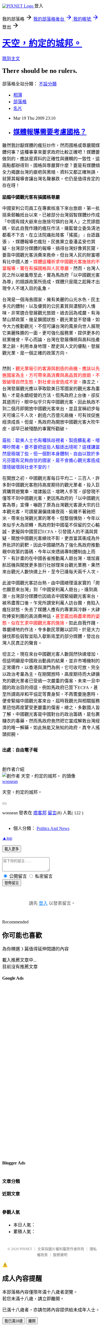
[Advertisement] (24, 1070)
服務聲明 (60, 1255)
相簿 (17, 95)
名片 (17, 108)
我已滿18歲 (13, 1321)
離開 (31, 1321)
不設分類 (48, 84)
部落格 (20, 101)
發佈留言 (11, 883)
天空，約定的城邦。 (42, 43)
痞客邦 (40, 812)
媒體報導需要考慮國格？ (50, 132)
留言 (52, 812)
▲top (7, 838)
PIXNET (26, 1249)
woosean (10, 781)
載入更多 (11, 849)
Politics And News (53, 828)
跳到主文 (11, 58)
